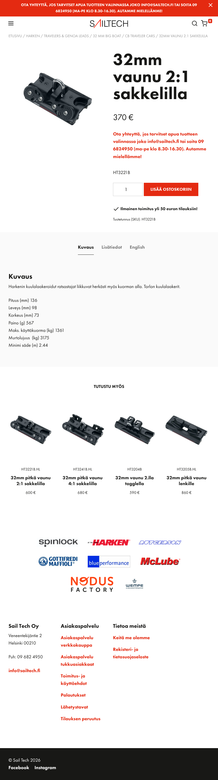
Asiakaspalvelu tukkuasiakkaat (77, 660)
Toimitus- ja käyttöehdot (74, 679)
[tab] (85, 248)
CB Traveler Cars (140, 36)
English (137, 247)
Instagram (45, 768)
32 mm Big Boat (107, 36)
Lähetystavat (74, 707)
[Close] (210, 5)
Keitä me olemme (131, 638)
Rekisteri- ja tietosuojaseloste (131, 653)
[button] (11, 23)
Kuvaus (86, 247)
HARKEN (33, 36)
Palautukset (73, 695)
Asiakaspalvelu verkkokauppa (77, 641)
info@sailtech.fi (24, 671)
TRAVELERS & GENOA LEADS (66, 36)
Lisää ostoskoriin (171, 189)
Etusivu (15, 36)
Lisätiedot (112, 247)
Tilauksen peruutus (80, 719)
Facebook (19, 768)
